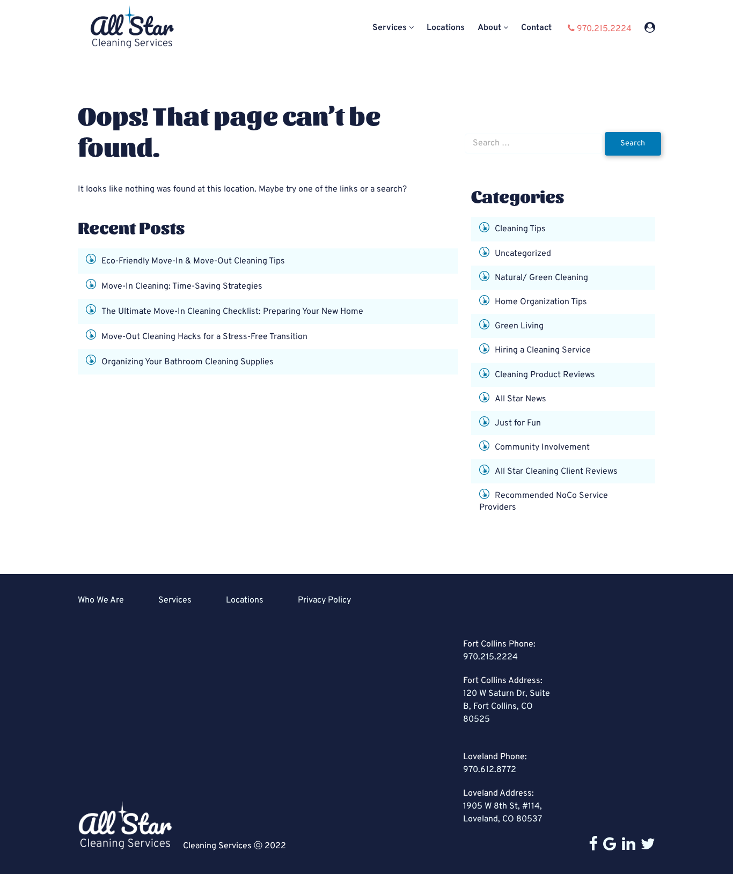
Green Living (519, 326)
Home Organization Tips (541, 302)
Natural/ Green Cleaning (541, 277)
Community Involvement (542, 447)
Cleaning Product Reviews (545, 374)
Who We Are (101, 600)
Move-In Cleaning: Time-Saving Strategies (181, 286)
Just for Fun (518, 423)
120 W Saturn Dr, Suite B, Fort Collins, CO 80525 (506, 706)
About (489, 28)
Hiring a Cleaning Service (543, 350)
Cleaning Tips (520, 229)
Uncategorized (523, 253)
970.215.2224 (490, 657)
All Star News (520, 398)
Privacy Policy (324, 600)
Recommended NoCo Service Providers (543, 501)
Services (389, 28)
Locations (446, 28)
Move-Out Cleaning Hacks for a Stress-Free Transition (204, 336)
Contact (536, 28)
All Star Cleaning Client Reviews (556, 471)
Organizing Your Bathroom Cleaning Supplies (187, 361)
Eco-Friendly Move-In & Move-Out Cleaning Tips (193, 260)
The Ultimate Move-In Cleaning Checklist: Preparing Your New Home (232, 311)
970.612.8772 (489, 770)
